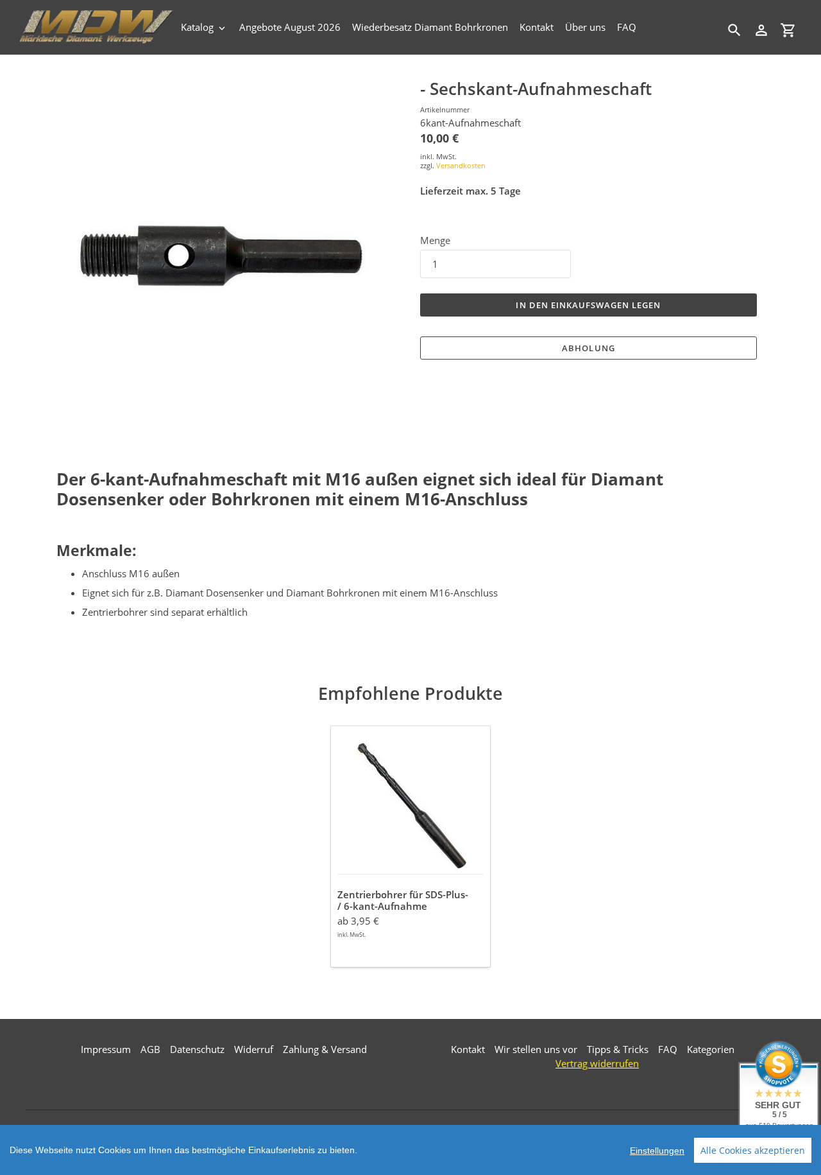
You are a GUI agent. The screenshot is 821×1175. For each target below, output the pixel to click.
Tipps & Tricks (617, 1049)
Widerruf (253, 1049)
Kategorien (710, 1049)
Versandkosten (461, 165)
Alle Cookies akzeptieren (752, 1150)
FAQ (667, 1049)
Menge (435, 240)
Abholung (588, 348)
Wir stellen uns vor (536, 1049)
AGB (150, 1049)
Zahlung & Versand (325, 1049)
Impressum (106, 1049)
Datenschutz (197, 1049)
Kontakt (468, 1049)
